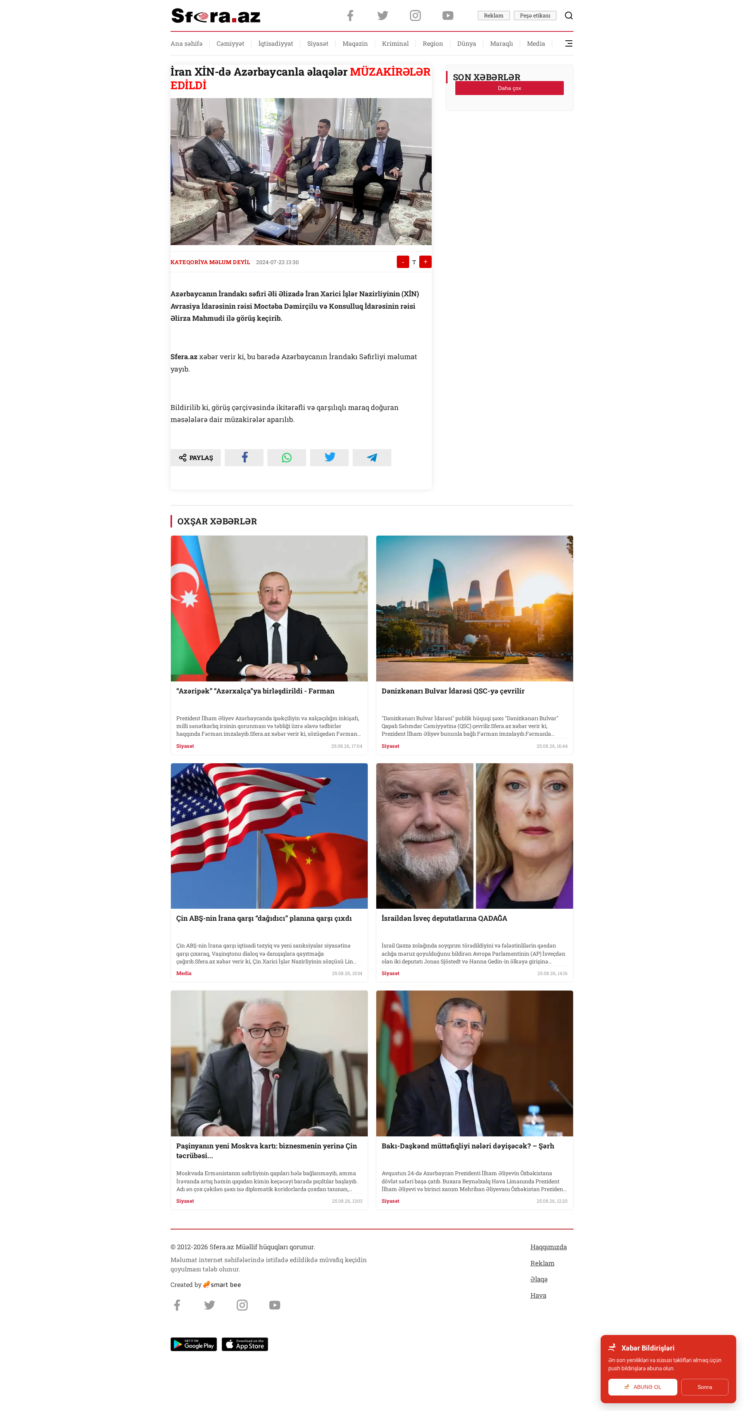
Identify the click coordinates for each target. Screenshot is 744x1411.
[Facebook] (350, 15)
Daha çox (509, 88)
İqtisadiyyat (275, 43)
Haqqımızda (548, 1246)
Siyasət (318, 43)
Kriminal (395, 43)
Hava (538, 1295)
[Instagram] (415, 15)
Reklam (494, 15)
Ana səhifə (186, 43)
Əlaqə (539, 1278)
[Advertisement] (510, 136)
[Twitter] (382, 15)
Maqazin (355, 43)
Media (536, 43)
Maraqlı (501, 43)
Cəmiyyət (231, 43)
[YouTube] (448, 15)
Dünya (466, 43)
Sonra (705, 1387)
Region (433, 43)
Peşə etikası (535, 15)
